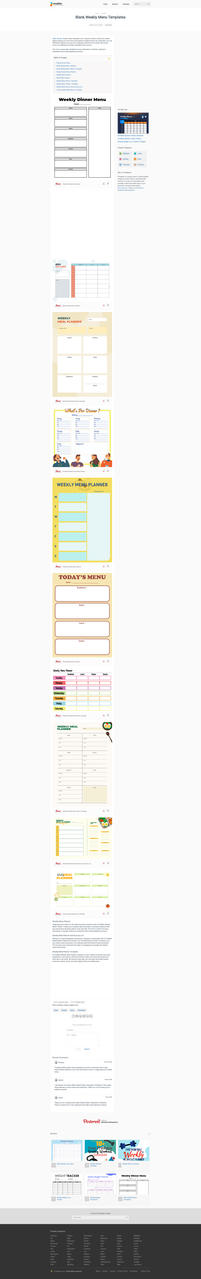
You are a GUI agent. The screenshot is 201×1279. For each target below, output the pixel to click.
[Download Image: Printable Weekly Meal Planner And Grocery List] (108, 863)
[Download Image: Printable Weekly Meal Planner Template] (108, 715)
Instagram (131, 190)
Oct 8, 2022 (108, 1097)
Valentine (120, 1262)
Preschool (137, 1257)
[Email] (77, 1018)
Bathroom (103, 1238)
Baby (69, 1238)
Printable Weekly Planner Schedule (130, 136)
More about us (123, 188)
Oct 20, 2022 (108, 1079)
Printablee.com (59, 1271)
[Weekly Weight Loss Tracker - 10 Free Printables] (67, 1173)
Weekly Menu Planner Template (67, 84)
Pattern (69, 1236)
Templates (81, 1010)
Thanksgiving (105, 1262)
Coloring (87, 1244)
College (70, 1244)
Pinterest (140, 188)
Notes (69, 1254)
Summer (53, 1262)
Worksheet (88, 1236)
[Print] (80, 1018)
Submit (86, 1049)
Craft (102, 1244)
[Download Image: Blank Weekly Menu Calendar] (108, 305)
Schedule (70, 1259)
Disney (53, 1246)
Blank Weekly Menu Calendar (66, 66)
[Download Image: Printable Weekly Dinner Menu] (108, 183)
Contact (105, 1271)
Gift (51, 1249)
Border (86, 1241)
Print (52, 1259)
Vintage (136, 1262)
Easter (86, 1246)
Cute (118, 1244)
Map (118, 1264)
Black (52, 1241)
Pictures (87, 1257)
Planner (103, 1257)
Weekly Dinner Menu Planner (66, 72)
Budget (119, 1241)
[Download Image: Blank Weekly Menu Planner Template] (108, 400)
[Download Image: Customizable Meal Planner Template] (108, 913)
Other (119, 1254)
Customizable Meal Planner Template (69, 90)
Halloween (71, 1249)
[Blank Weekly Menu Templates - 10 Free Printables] (133, 1173)
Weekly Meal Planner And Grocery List (69, 87)
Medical (120, 1251)
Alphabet (137, 1236)
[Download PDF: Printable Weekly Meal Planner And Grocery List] (104, 863)
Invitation (87, 1249)
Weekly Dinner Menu (63, 63)
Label (136, 1249)
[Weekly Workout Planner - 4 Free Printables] (133, 1140)
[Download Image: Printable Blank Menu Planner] (108, 661)
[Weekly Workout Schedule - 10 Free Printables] (100, 1140)
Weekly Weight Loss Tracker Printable (132, 142)
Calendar (53, 1236)
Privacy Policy (122, 1271)
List (68, 1251)
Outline (136, 1254)
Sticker (136, 1259)
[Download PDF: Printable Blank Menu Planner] (104, 661)
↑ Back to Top (144, 1271)
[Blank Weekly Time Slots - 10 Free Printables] (67, 1140)
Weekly (64, 1010)
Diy (68, 1246)
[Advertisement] (82, 207)
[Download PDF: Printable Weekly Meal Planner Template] (104, 715)
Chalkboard (138, 1241)
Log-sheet (137, 1264)
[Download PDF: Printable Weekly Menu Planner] (104, 566)
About (98, 1271)
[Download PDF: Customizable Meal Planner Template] (104, 913)
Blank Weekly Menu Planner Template (69, 69)
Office (102, 1254)
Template (125, 4)
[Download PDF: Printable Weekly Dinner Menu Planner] (104, 471)
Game (119, 1236)
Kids (118, 1249)
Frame (136, 1246)
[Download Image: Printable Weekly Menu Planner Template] (108, 811)
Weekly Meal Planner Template (67, 81)
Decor (136, 1244)
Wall (52, 1264)
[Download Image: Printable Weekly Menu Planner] (108, 566)
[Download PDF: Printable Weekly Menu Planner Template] (104, 811)
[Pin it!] (58, 184)
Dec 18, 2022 (108, 1062)
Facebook (121, 190)
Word (102, 1241)
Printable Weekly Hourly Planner (129, 139)
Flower (119, 1246)
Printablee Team (79, 1002)
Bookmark (70, 1241)
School (86, 1259)
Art (51, 1238)
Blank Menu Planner (63, 78)
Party (69, 1257)
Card (102, 1236)
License (112, 1271)
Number (115, 4)
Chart (102, 1264)
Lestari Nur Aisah (63, 1002)
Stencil (119, 1259)
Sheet (102, 1259)
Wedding (70, 1264)
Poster (119, 1257)
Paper (52, 1257)
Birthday (137, 1238)
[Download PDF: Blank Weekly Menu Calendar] (104, 305)
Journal (103, 1249)
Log (85, 1251)
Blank (56, 1010)
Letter (105, 4)
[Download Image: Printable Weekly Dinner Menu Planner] (108, 471)
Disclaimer (133, 1271)
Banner (86, 1238)
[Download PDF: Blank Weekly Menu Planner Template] (104, 400)
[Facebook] (73, 1018)
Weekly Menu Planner (64, 75)
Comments (108, 25)
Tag (68, 1262)
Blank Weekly (57, 39)
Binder (119, 1238)
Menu (72, 1010)
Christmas (54, 1244)
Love (102, 1251)
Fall (101, 1246)
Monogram (54, 1254)
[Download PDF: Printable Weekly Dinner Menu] (104, 183)
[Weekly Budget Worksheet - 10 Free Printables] (100, 1173)
